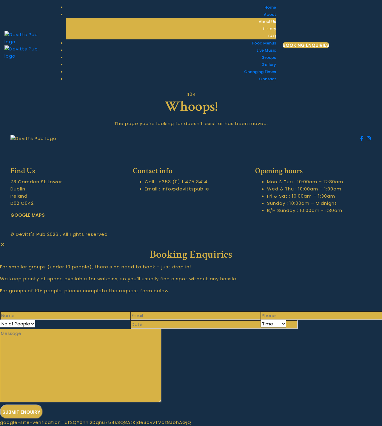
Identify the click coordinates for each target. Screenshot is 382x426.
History (269, 29)
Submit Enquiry (21, 412)
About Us (267, 21)
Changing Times (260, 72)
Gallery (268, 64)
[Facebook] (362, 138)
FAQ (272, 36)
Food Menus (264, 43)
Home (270, 7)
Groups (268, 57)
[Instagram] (369, 138)
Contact (267, 79)
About (270, 14)
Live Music (266, 50)
